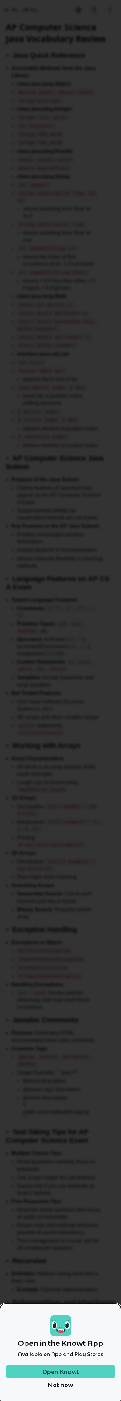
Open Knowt (60, 1371)
